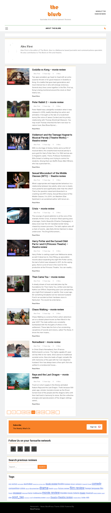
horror (30, 493)
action (14, 484)
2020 (10, 484)
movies (63, 493)
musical (89, 493)
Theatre (12, 147)
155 (52, 412)
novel (102, 493)
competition (14, 488)
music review (97, 493)
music (82, 493)
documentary (34, 488)
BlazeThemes (35, 509)
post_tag (18, 497)
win (87, 497)
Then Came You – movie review (48, 277)
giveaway (17, 493)
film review (77, 488)
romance (27, 497)
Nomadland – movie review (46, 342)
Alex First (37, 74)
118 (38, 412)
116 (28, 412)
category (78, 484)
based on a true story (39, 484)
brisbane (67, 484)
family (51, 488)
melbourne (37, 493)
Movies (11, 82)
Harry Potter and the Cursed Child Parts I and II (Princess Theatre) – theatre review (50, 244)
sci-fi (31, 497)
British (73, 484)
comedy (96, 483)
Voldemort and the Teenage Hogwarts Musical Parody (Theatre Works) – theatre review (52, 137)
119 (43, 412)
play (10, 497)
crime (22, 488)
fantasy (56, 488)
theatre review (65, 497)
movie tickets (73, 493)
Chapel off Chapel (86, 484)
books (61, 484)
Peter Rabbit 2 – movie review (48, 102)
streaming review (39, 498)
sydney (48, 497)
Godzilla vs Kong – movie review (49, 69)
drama (43, 488)
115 (23, 412)
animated (20, 484)
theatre (54, 497)
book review (52, 484)
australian (28, 484)
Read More (36, 96)
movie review (51, 492)
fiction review (63, 488)
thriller (83, 498)
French (10, 493)
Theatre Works (77, 497)
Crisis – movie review (43, 208)
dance (27, 488)
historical (25, 493)
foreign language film (94, 488)
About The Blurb (53, 28)
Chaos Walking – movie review (48, 309)
